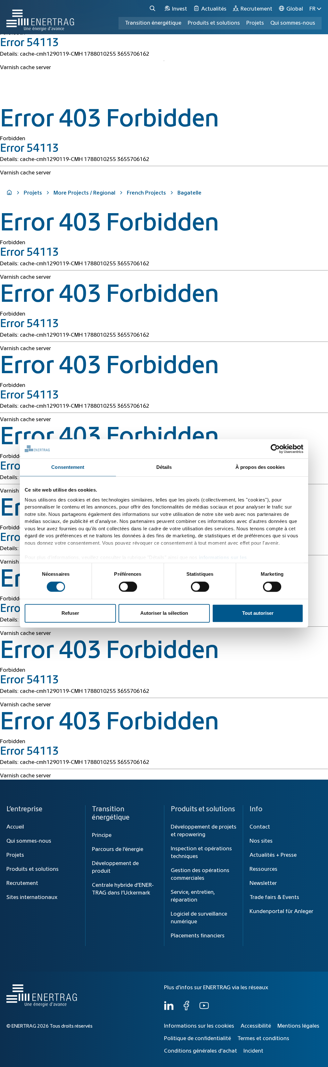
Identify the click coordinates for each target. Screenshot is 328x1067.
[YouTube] (204, 1008)
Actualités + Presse (273, 855)
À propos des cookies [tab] (260, 467)
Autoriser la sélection (164, 613)
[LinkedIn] (169, 1008)
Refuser (70, 613)
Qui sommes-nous (292, 23)
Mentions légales (298, 1026)
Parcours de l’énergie (117, 849)
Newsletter (263, 883)
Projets (33, 193)
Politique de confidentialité (197, 1038)
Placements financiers (198, 935)
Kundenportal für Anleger (281, 911)
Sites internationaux (31, 897)
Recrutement (22, 883)
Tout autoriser (258, 613)
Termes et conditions (263, 1038)
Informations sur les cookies (199, 1026)
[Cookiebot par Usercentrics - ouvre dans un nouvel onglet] (275, 448)
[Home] (40, 17)
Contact (260, 827)
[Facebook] (186, 1008)
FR (312, 9)
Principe (101, 835)
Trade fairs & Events (274, 897)
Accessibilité (256, 1026)
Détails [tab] (164, 467)
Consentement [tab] (67, 467)
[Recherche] (153, 9)
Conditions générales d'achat (200, 1051)
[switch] (128, 587)
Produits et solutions (214, 23)
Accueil (15, 827)
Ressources (263, 869)
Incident (253, 1051)
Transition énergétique (153, 23)
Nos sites (261, 841)
